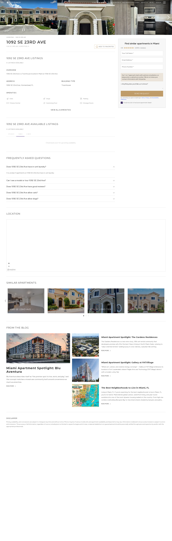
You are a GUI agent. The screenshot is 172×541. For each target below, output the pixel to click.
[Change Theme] (7, 2)
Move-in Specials (114, 2)
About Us (144, 2)
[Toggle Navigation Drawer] (164, 2)
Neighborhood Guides (130, 2)
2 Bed (28, 134)
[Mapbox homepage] (11, 270)
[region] (86, 245)
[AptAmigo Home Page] (15, 2)
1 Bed (20, 134)
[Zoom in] (8, 263)
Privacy (147, 97)
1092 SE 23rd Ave (20, 37)
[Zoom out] (8, 266)
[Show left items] (5, 300)
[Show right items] (166, 300)
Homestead (10, 37)
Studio (11, 134)
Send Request (142, 94)
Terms (143, 97)
